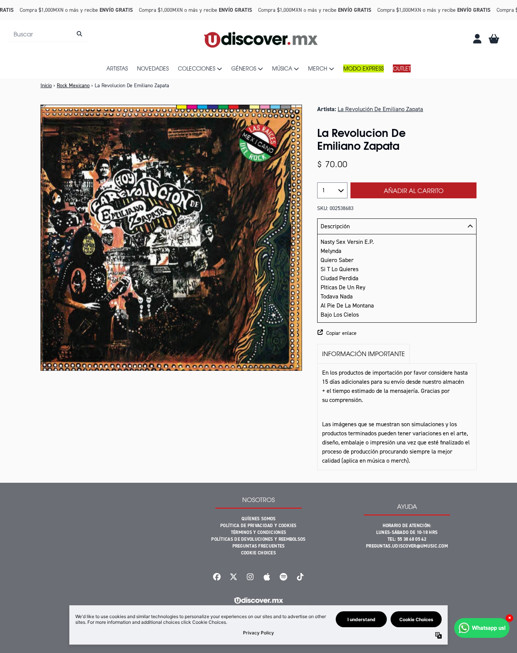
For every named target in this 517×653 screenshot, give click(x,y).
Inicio (46, 85)
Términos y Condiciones (259, 532)
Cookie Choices (258, 553)
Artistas (117, 68)
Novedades (153, 68)
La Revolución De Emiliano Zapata (380, 109)
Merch (317, 68)
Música (282, 68)
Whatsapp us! (489, 628)
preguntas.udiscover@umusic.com (407, 546)
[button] (397, 333)
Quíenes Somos (258, 519)
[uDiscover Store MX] (261, 38)
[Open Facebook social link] (217, 576)
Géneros (243, 68)
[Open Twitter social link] (233, 576)
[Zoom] (171, 237)
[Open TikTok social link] (300, 576)
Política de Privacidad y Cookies (258, 526)
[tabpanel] (397, 416)
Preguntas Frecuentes (258, 546)
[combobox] (48, 33)
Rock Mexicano (73, 85)
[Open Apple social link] (266, 576)
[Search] (79, 33)
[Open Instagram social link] (250, 576)
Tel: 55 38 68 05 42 (407, 539)
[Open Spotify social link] (283, 576)
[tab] (363, 353)
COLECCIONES (196, 68)
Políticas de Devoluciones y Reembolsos (258, 539)
